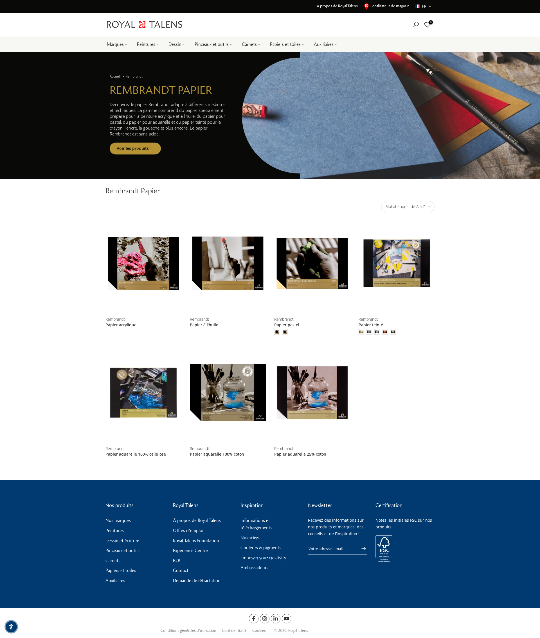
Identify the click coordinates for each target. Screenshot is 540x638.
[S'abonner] (360, 548)
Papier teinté (371, 324)
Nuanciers (250, 537)
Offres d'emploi (188, 530)
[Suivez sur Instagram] (264, 618)
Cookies (259, 630)
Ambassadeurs (254, 567)
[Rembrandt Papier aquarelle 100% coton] (228, 392)
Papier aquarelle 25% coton (300, 454)
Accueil (115, 76)
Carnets (249, 44)
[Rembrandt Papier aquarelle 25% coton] (312, 392)
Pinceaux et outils (212, 44)
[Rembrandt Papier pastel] (312, 263)
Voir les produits (133, 148)
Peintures (146, 44)
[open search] (415, 24)
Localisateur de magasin (390, 6)
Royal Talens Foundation (196, 540)
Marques (115, 44)
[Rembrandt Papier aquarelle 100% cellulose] (143, 392)
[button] (423, 6)
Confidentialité (234, 630)
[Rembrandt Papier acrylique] (143, 263)
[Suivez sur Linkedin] (275, 618)
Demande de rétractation (196, 580)
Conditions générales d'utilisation (188, 630)
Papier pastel (286, 324)
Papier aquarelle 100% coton (217, 454)
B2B (176, 560)
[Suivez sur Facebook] (253, 618)
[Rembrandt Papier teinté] (397, 263)
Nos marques (118, 520)
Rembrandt (134, 76)
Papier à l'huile (204, 324)
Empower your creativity (263, 557)
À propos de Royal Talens (337, 6)
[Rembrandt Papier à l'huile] (228, 263)
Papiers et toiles (285, 44)
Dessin (174, 44)
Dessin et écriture (122, 540)
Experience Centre (190, 550)
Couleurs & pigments (260, 547)
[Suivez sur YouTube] (286, 618)
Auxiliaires (324, 44)
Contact (180, 570)
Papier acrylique (120, 324)
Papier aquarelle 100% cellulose (135, 454)
